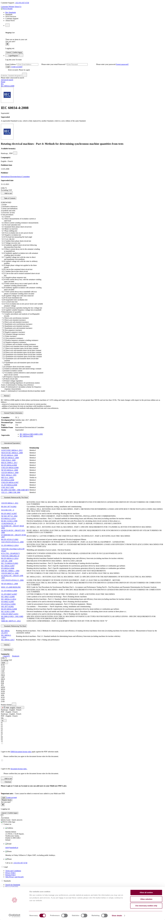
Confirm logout (17, 52)
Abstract (6, 396)
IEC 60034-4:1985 (26, 436)
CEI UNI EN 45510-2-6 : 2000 (12, 542)
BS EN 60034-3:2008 (9, 609)
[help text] (15, 153)
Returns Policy (10, 875)
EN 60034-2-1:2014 (8, 518)
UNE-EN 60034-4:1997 (10, 482)
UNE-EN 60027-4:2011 (9, 614)
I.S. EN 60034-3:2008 (9, 591)
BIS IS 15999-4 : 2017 (9, 463)
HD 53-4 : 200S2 (7, 477)
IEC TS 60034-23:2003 (9, 563)
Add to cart (8, 193)
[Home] (7, 9)
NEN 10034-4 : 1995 (8, 475)
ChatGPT (6, 656)
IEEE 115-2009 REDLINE (11, 587)
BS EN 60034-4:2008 (9, 465)
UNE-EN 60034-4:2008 (10, 468)
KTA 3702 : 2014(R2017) (10, 553)
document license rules (19, 769)
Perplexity (15, 656)
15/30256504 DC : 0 (8, 523)
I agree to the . (14, 769)
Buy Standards (10, 12)
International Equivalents (12, 443)
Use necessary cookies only (146, 906)
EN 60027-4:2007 (7, 602)
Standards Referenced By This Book (16, 497)
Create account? (16, 67)
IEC (2, 84)
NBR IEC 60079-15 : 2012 (11, 621)
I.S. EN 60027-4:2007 (9, 594)
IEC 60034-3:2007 (8, 566)
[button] (4, 662)
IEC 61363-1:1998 (8, 611)
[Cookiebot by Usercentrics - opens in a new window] (14, 915)
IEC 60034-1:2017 (8, 640)
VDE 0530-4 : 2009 (8, 460)
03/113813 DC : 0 (7, 510)
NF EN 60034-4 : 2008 (9, 470)
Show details (117, 916)
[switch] (64, 915)
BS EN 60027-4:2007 (9, 513)
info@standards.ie (11, 848)
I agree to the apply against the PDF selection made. (30, 752)
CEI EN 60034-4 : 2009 (9, 473)
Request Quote (7, 800)
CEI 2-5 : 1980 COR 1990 (10, 492)
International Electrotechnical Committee (15, 177)
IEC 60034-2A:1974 (5, 632)
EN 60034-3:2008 (7, 568)
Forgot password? (122, 64)
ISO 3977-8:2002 (7, 606)
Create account (11, 797)
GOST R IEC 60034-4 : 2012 (11, 450)
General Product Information (13, 413)
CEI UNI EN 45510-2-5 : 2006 (12, 580)
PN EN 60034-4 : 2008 (9, 455)
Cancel (8, 52)
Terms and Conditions (13, 871)
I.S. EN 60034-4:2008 (9, 485)
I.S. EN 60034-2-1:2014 (10, 545)
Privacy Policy (10, 873)
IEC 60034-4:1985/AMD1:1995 (31, 434)
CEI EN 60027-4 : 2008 (9, 573)
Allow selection (146, 899)
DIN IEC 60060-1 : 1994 (10, 571)
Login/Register (13, 56)
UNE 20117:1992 (7, 487)
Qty (2, 718)
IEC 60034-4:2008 (7, 86)
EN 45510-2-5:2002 (8, 604)
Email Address (31, 64)
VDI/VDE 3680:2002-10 (10, 556)
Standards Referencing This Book (15, 626)
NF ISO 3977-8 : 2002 (9, 516)
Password (87, 64)
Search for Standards (12, 885)
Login (8, 67)
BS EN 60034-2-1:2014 (9, 558)
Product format (6, 705)
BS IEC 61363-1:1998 (9, 521)
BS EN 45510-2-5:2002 (9, 539)
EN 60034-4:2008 (7, 480)
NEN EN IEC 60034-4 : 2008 (12, 453)
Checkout (7, 782)
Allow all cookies (146, 892)
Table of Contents (9, 198)
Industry (6, 645)
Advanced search (7, 80)
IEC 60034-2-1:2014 (8, 599)
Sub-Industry (8, 650)
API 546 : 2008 (6, 561)
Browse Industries (11, 887)
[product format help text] (14, 704)
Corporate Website (7, 7)
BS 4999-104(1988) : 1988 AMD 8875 (15, 490)
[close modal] (7, 44)
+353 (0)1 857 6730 (22, 3)
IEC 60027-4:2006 (8, 597)
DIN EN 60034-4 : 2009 (10, 458)
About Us (17, 7)
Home (3, 82)
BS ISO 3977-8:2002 (8, 507)
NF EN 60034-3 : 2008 (9, 584)
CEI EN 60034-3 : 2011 (9, 503)
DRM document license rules (21, 752)
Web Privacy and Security (14, 877)
